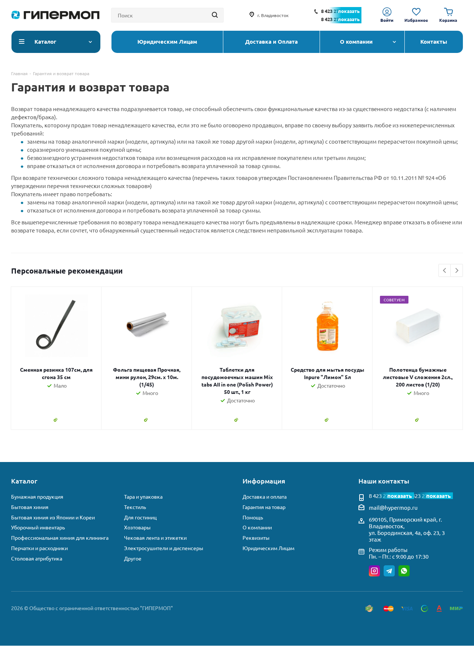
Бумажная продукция (37, 496)
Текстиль (135, 507)
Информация (264, 480)
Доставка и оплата (265, 496)
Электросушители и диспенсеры (163, 548)
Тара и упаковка (143, 496)
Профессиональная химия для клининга (60, 538)
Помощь (253, 517)
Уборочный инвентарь (38, 527)
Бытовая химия (30, 507)
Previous (445, 270)
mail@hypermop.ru (393, 507)
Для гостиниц (140, 517)
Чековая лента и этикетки (155, 538)
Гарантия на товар (264, 507)
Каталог (24, 480)
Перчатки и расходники (39, 548)
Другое (132, 558)
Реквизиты (256, 538)
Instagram (374, 570)
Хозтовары (137, 527)
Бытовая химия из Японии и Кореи (53, 517)
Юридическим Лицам (268, 548)
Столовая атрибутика (36, 558)
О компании (257, 527)
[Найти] (215, 15)
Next (457, 270)
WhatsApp (404, 570)
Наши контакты (383, 480)
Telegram (389, 570)
